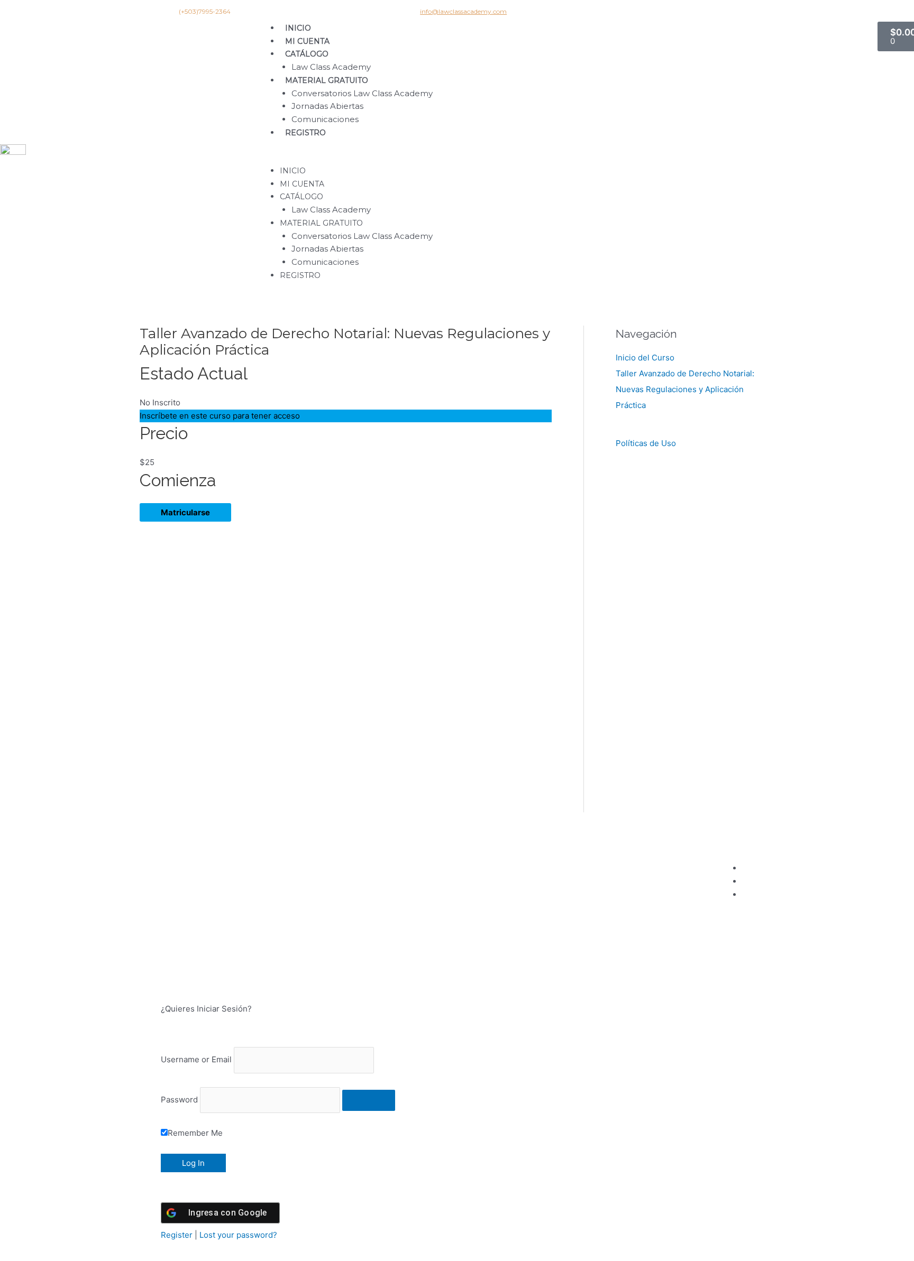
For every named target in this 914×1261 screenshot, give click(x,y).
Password (179, 1100)
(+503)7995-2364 (205, 11)
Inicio (298, 28)
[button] (567, 157)
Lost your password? (238, 1235)
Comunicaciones (325, 119)
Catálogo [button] (306, 54)
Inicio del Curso (645, 358)
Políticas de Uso (646, 443)
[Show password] (368, 1100)
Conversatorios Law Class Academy (362, 93)
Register (177, 1235)
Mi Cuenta (307, 41)
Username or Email (196, 1060)
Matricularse (185, 512)
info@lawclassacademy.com (463, 11)
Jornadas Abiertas (327, 106)
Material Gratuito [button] (326, 80)
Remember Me (195, 1133)
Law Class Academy (331, 67)
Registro (305, 132)
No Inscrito (160, 402)
